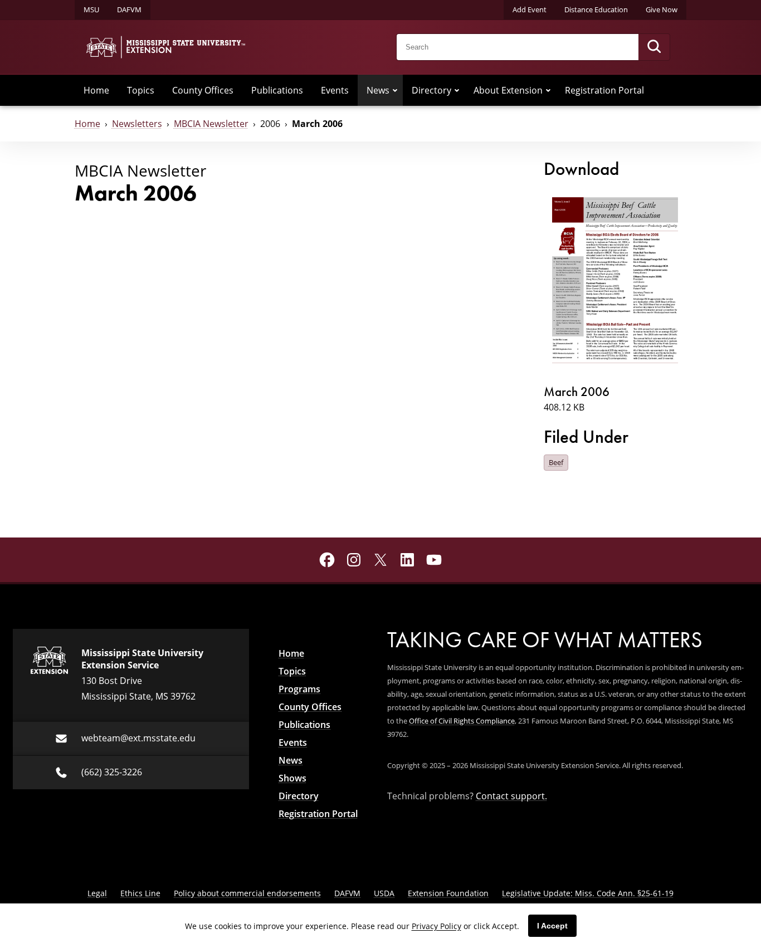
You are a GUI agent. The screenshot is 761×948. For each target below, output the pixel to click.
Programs (299, 689)
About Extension (508, 90)
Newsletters (137, 124)
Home (96, 90)
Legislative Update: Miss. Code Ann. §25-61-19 (588, 893)
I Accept (552, 925)
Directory (431, 90)
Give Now (661, 9)
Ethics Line (140, 893)
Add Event (530, 9)
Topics (140, 90)
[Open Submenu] (395, 90)
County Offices (202, 90)
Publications (277, 90)
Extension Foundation (448, 893)
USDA (384, 893)
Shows (292, 778)
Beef (556, 462)
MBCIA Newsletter (211, 124)
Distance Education (596, 9)
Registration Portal (604, 90)
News (378, 90)
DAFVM (129, 9)
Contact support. (511, 796)
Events (335, 90)
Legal (97, 893)
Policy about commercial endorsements (247, 893)
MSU (91, 9)
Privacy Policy (436, 926)
